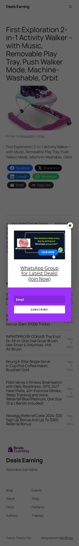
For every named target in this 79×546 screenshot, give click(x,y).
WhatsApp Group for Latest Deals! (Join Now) (39, 273)
